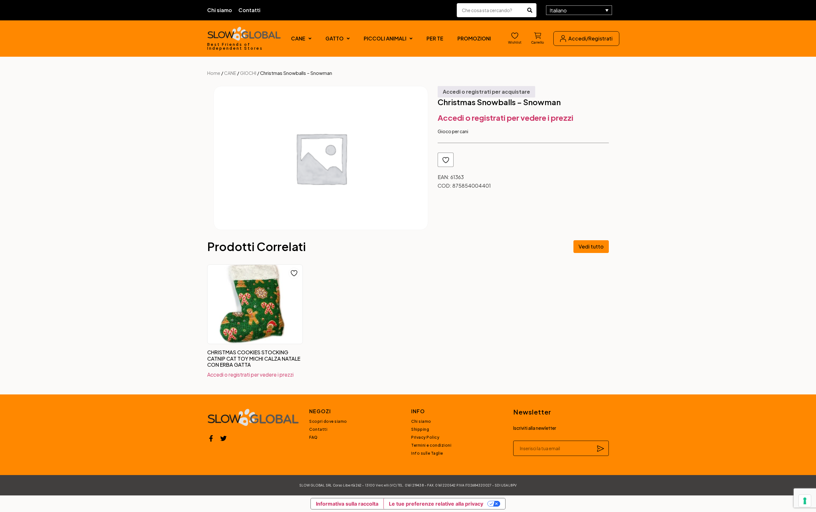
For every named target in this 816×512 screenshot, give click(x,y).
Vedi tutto (591, 246)
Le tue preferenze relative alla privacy (436, 504)
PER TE (434, 38)
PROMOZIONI (474, 38)
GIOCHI (248, 73)
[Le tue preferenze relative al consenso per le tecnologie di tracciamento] (805, 501)
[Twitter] (223, 438)
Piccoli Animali (385, 38)
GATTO (334, 38)
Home (213, 73)
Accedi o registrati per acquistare (486, 91)
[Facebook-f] (211, 438)
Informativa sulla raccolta (347, 504)
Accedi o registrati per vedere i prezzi (505, 117)
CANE (298, 38)
